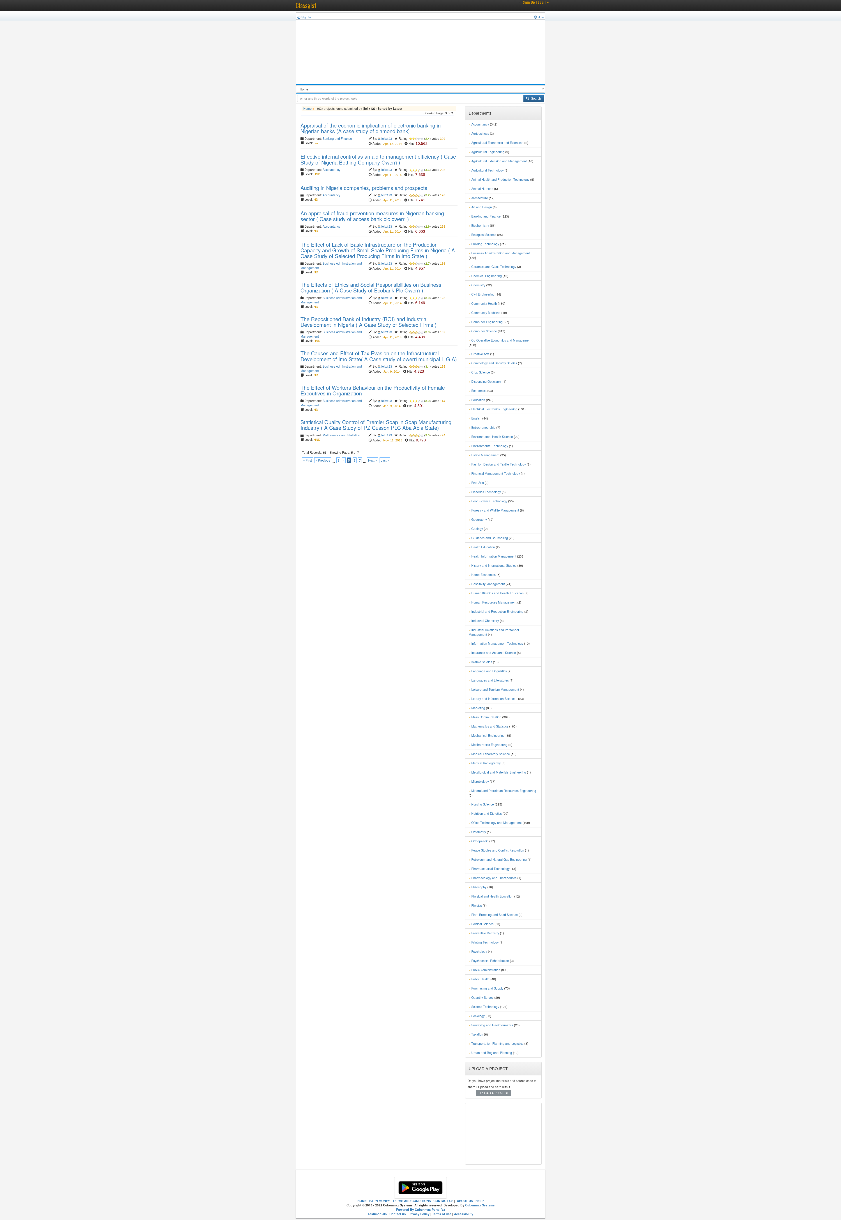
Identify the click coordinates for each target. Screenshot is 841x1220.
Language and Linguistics (489, 671)
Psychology (479, 951)
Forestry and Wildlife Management (495, 510)
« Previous (322, 460)
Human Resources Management (493, 602)
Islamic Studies (481, 662)
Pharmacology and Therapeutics (493, 878)
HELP (479, 1201)
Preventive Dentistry (485, 933)
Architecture (479, 198)
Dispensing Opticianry (486, 381)
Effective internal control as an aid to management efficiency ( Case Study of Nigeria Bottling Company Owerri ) (378, 159)
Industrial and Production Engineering (497, 611)
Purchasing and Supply (487, 988)
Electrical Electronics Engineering (494, 409)
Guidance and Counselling (489, 538)
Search (535, 98)
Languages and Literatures (490, 680)
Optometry (478, 832)
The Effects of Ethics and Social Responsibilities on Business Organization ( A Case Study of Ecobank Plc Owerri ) (370, 287)
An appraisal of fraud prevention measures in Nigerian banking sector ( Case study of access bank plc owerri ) (372, 216)
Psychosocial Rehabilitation (490, 960)
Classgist (306, 5)
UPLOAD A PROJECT (494, 1093)
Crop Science (480, 372)
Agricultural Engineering (487, 152)
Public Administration (485, 970)
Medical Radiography (486, 763)
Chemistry (478, 285)
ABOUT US (464, 1201)
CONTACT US (443, 1201)
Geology (477, 528)
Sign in (306, 17)
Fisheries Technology (486, 492)
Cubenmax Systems (480, 1205)
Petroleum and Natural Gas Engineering (499, 859)
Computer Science (484, 331)
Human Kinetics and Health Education (497, 593)
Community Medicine (485, 312)
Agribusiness (480, 133)
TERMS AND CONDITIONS (411, 1201)
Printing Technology (485, 942)
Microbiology (480, 781)
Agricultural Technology (487, 170)
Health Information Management (493, 556)
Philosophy (478, 887)
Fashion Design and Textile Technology (498, 464)
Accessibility (463, 1214)
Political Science (482, 924)
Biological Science (483, 234)
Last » (385, 460)
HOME (362, 1201)
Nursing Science (482, 804)
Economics (478, 390)
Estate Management (485, 455)
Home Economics (483, 574)
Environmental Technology (489, 446)
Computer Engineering (487, 322)
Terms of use (441, 1214)
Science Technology (485, 1006)
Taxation (477, 1034)
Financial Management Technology (495, 473)
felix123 (386, 138)
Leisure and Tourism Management (495, 689)
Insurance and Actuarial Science (493, 652)
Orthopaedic (479, 841)
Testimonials (377, 1214)
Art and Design (481, 207)
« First (307, 460)
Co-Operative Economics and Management (501, 340)
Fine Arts (477, 482)
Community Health (484, 303)
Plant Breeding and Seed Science (494, 914)
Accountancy (331, 169)
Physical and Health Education (492, 896)
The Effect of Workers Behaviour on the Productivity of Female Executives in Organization (372, 390)
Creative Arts (480, 354)
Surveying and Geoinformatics (492, 1025)
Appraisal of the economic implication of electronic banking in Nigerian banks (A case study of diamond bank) (370, 128)
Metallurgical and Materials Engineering (498, 772)
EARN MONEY (379, 1201)
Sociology (478, 1016)
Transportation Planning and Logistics (497, 1043)
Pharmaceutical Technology (490, 868)
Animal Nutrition (482, 188)
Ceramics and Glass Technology (493, 266)
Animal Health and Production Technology (500, 179)
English (476, 418)
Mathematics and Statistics (341, 435)
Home (307, 108)
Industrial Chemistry (485, 620)
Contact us (397, 1214)
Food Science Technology (489, 501)
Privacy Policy (418, 1214)
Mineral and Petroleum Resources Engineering (503, 790)
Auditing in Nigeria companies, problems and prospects (363, 187)
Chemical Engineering (486, 276)
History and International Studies (493, 565)
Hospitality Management (488, 584)
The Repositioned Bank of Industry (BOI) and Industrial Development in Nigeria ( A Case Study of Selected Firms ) (368, 321)
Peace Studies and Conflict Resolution (497, 850)
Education (478, 400)
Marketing (478, 708)
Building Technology (485, 244)
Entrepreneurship (483, 427)
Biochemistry (480, 225)
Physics (476, 905)
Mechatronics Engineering (489, 744)
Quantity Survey (482, 997)
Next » (372, 460)
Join (541, 17)
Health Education (483, 547)
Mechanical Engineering (488, 735)
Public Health (480, 979)
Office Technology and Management (496, 822)
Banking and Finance (337, 138)
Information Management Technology (497, 643)
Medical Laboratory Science (490, 754)
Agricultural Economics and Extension (497, 142)
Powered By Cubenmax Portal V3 (420, 1209)
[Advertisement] (420, 53)
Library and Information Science (493, 698)
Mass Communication (486, 717)
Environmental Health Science (492, 436)
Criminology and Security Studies (494, 363)
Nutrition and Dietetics (486, 813)
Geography (479, 519)
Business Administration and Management (500, 253)
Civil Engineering (483, 294)
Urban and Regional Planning (491, 1052)
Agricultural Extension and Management (499, 161)
